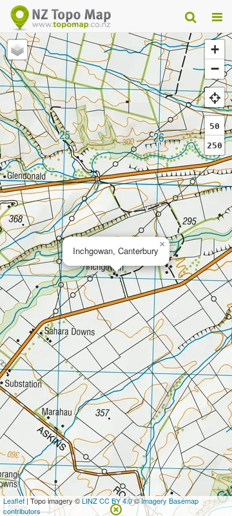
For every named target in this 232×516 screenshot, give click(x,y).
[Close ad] (116, 508)
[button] (161, 244)
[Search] (190, 16)
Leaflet (13, 500)
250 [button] (214, 145)
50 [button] (214, 126)
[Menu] (217, 16)
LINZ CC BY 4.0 (107, 500)
